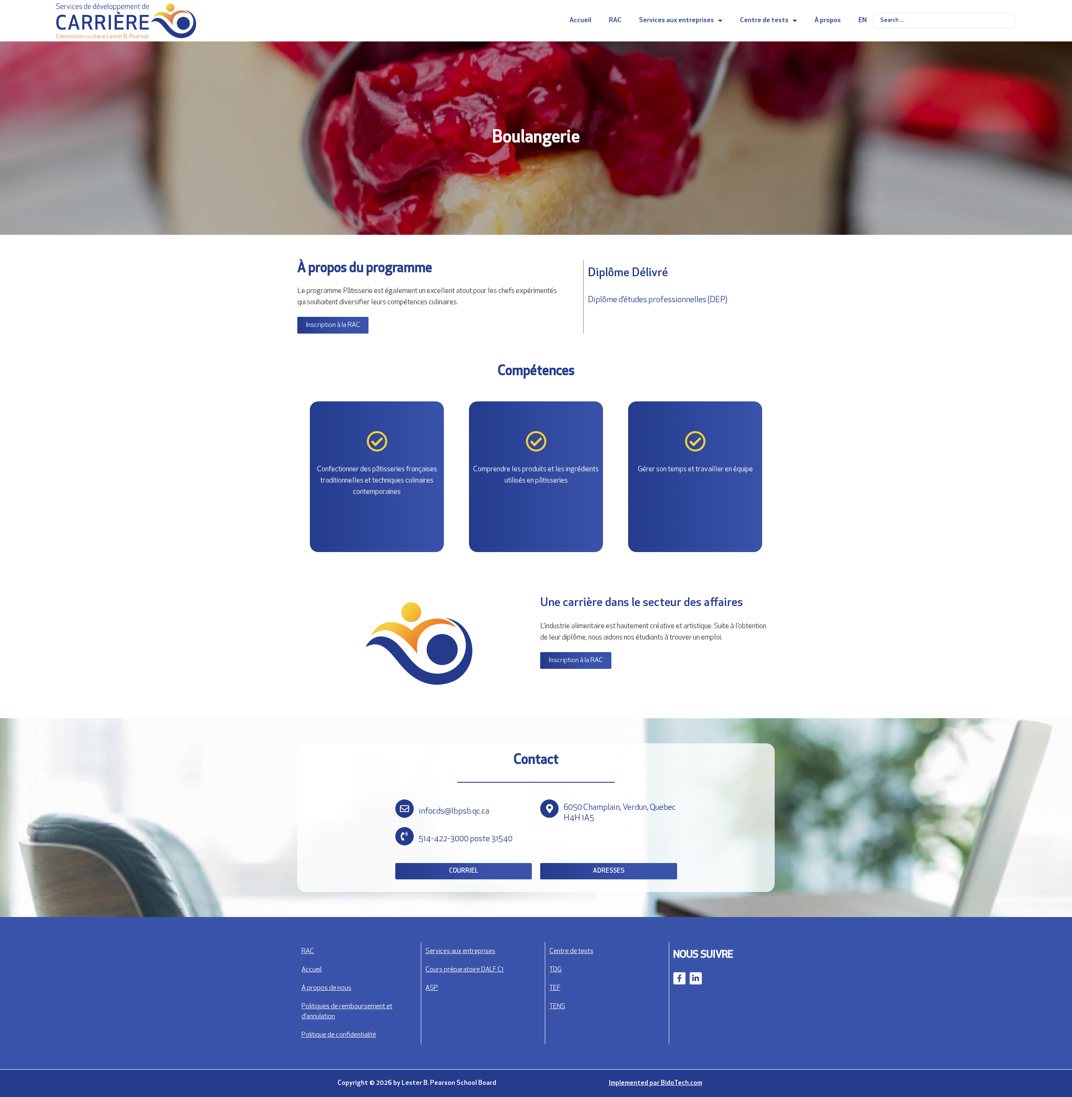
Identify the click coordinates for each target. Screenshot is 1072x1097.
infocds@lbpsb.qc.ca (454, 811)
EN (862, 20)
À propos (827, 20)
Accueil (580, 20)
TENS (557, 1006)
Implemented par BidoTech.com (655, 1083)
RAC (615, 20)
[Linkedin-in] (696, 978)
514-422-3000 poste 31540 (466, 839)
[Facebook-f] (679, 978)
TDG (555, 969)
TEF (554, 988)
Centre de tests (764, 20)
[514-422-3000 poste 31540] (404, 836)
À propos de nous (326, 988)
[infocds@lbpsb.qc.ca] (404, 808)
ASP (431, 988)
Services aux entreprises (676, 20)
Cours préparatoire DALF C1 (464, 969)
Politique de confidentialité (339, 1035)
